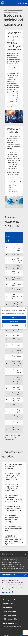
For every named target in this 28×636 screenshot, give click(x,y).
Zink (13, 351)
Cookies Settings (14, 325)
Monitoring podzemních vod (11, 12)
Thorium (13, 399)
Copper (13, 357)
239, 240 (18, 267)
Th (6, 399)
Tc (6, 429)
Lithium (13, 405)
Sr (6, 278)
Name (13, 239)
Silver (13, 411)
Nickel (13, 340)
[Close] (25, 308)
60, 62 (19, 340)
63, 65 (19, 357)
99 (18, 429)
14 (18, 417)
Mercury (13, 380)
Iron (13, 330)
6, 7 (18, 405)
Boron (13, 290)
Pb (6, 248)
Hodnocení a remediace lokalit (15, 10)
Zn (7, 351)
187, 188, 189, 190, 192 (19, 304)
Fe (6, 330)
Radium (13, 394)
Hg (7, 380)
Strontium (13, 278)
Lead (13, 248)
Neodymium (13, 297)
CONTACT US (6, 592)
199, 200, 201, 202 (18, 380)
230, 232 (18, 399)
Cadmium (13, 371)
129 (18, 422)
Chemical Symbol (8, 239)
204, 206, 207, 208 (18, 248)
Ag (7, 411)
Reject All (14, 317)
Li (6, 405)
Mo (7, 364)
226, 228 (18, 394)
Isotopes (19, 239)
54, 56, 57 (19, 330)
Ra (6, 394)
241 (18, 273)
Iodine (13, 422)
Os (7, 304)
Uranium (13, 260)
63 (18, 345)
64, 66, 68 (19, 351)
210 (18, 254)
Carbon (13, 417)
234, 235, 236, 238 (19, 260)
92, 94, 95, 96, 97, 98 (19, 364)
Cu (7, 357)
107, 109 (18, 411)
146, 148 (19, 296)
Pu (6, 267)
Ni (6, 340)
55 (18, 335)
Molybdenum (13, 364)
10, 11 (19, 290)
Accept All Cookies (14, 321)
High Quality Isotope (8, 554)
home (5, 10)
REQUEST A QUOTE (8, 575)
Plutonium (13, 267)
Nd (7, 296)
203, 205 (18, 388)
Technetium (13, 429)
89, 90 (19, 284)
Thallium (13, 388)
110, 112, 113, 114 (19, 371)
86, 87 (19, 278)
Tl (6, 388)
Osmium (13, 304)
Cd (7, 371)
